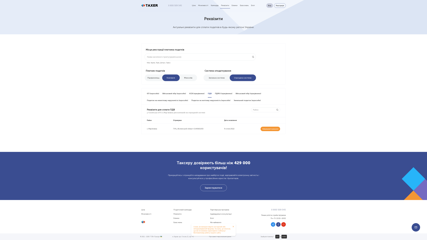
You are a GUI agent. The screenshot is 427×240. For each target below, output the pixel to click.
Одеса (168, 63)
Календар (215, 5)
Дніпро (162, 63)
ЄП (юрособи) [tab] (153, 94)
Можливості (203, 5)
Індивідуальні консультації (221, 214)
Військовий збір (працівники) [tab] (248, 94)
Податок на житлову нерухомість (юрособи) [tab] (210, 100)
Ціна (194, 5)
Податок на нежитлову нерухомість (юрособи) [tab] (167, 100)
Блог (253, 5)
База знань (244, 5)
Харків (153, 63)
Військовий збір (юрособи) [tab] (174, 94)
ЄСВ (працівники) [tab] (196, 94)
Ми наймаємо (215, 222)
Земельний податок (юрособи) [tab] (247, 100)
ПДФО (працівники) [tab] (223, 94)
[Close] (233, 226)
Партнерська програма (219, 210)
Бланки (234, 5)
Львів (157, 63)
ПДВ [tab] (210, 94)
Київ (148, 63)
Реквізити (225, 5)
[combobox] (200, 56)
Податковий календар (182, 210)
